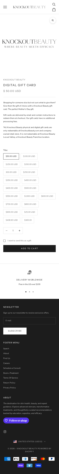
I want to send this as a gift (19, 240)
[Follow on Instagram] (5, 431)
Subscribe (15, 331)
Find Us (6, 358)
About (6, 353)
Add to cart (29, 248)
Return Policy (9, 382)
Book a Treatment (11, 373)
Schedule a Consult (11, 368)
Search (6, 348)
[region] (29, 278)
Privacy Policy (9, 387)
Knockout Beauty (14, 79)
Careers (6, 363)
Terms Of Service (10, 378)
